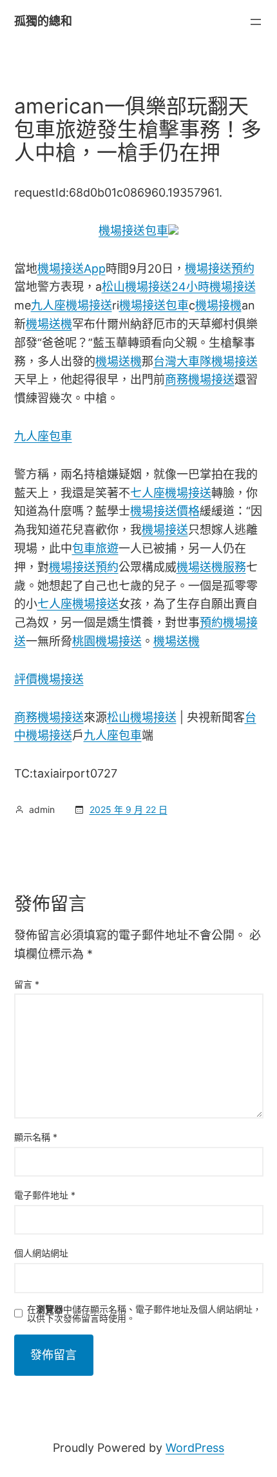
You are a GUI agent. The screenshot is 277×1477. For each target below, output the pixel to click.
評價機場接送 (49, 679)
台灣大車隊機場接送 (205, 361)
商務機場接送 (199, 379)
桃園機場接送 (107, 641)
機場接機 (218, 305)
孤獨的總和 (43, 21)
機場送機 (49, 324)
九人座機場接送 (71, 305)
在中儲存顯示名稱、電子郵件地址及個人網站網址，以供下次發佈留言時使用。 (144, 1314)
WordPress (195, 1447)
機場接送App (71, 268)
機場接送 (165, 529)
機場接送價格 (165, 511)
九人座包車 (43, 436)
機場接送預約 (219, 268)
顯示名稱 (35, 1136)
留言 (26, 984)
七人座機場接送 (170, 493)
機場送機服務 (211, 567)
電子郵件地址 (44, 1194)
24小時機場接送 (213, 286)
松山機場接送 (136, 286)
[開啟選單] (255, 22)
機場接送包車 (133, 230)
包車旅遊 (95, 548)
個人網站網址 (41, 1252)
